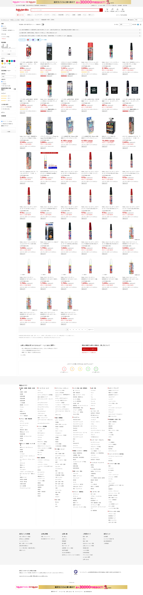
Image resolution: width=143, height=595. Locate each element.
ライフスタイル (58, 468)
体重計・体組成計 (42, 491)
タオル (109, 436)
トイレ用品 (110, 434)
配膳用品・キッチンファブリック (80, 405)
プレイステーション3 (78, 434)
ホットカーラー (41, 472)
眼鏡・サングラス (112, 416)
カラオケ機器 (58, 443)
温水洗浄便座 (41, 485)
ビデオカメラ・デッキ (43, 404)
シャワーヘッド (41, 478)
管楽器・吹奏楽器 (59, 426)
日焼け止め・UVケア (77, 486)
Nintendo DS (76, 443)
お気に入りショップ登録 (88, 545)
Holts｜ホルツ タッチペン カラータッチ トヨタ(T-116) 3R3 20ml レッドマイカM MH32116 (131, 208)
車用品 (22, 19)
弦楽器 (56, 439)
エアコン (68, 14)
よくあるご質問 (101, 5)
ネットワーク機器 (42, 443)
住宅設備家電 (23, 413)
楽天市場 (125, 5)
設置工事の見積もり (23, 545)
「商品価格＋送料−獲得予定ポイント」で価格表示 (29, 24)
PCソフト (40, 454)
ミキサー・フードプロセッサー (27, 471)
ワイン (92, 392)
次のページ (90, 329)
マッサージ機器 (41, 480)
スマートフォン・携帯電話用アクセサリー (62, 395)
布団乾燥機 (22, 400)
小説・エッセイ (58, 477)
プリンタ (40, 437)
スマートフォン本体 (59, 390)
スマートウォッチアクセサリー (62, 409)
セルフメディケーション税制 (25, 576)
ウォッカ (93, 401)
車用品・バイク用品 (15, 19)
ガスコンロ (22, 463)
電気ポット (22, 465)
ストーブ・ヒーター (24, 423)
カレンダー (57, 466)
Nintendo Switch (76, 419)
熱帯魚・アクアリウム (96, 471)
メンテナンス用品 (30, 19)
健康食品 (75, 500)
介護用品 (75, 463)
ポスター (57, 496)
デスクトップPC (41, 428)
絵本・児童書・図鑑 (59, 453)
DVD (56, 506)
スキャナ (40, 439)
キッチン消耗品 (76, 399)
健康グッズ (75, 502)
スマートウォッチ (112, 450)
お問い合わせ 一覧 (70, 591)
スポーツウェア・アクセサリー (115, 414)
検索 (9, 54)
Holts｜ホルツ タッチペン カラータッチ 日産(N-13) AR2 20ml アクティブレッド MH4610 (90, 243)
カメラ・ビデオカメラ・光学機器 (45, 394)
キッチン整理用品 (77, 401)
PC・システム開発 (59, 486)
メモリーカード (41, 413)
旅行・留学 (57, 457)
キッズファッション (95, 442)
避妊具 (74, 459)
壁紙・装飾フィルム (112, 497)
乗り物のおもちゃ (95, 415)
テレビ (84, 14)
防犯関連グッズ (111, 515)
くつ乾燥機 (22, 402)
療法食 (92, 488)
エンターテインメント (60, 455)
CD (56, 504)
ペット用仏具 (94, 484)
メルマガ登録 (86, 550)
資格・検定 (57, 492)
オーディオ (40, 392)
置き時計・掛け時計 (112, 495)
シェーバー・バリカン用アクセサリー (45, 467)
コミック (57, 451)
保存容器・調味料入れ (78, 397)
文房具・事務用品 (112, 421)
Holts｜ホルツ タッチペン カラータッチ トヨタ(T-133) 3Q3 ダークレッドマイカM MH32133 (90, 208)
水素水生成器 (23, 483)
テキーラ (93, 405)
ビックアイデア (38, 14)
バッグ (109, 458)
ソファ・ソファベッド (113, 474)
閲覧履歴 (64, 541)
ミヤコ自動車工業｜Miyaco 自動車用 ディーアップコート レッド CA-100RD (89, 138)
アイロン (22, 407)
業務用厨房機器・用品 (78, 407)
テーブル (110, 479)
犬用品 (92, 467)
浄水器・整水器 (23, 481)
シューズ (110, 399)
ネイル (74, 482)
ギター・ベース (58, 430)
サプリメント (76, 494)
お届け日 (3, 79)
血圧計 (39, 493)
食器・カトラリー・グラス (79, 394)
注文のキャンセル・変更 (88, 543)
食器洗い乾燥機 (23, 479)
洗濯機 (79, 14)
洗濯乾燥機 (22, 396)
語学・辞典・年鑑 (59, 481)
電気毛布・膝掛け (24, 429)
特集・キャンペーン (45, 536)
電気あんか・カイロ (24, 431)
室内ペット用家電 (95, 486)
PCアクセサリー (41, 433)
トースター (22, 453)
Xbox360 (75, 430)
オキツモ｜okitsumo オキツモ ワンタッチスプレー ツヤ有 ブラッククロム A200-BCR (131, 138)
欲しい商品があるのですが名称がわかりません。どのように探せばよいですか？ (40, 348)
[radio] (1, 26)
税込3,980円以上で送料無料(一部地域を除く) (36, 5)
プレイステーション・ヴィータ (80, 432)
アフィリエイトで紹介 (88, 554)
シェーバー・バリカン (43, 464)
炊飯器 (21, 449)
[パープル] (14, 61)
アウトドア (110, 412)
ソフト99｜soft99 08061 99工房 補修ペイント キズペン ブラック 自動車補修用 (29, 64)
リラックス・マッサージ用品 (79, 507)
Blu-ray (57, 502)
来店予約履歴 (65, 550)
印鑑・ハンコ (111, 424)
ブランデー (93, 403)
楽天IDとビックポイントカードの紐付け (71, 554)
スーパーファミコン (77, 447)
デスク (109, 481)
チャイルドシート (95, 457)
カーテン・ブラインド (113, 491)
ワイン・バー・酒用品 (78, 412)
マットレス (110, 468)
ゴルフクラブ (111, 397)
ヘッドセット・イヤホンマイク (62, 404)
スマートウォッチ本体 (60, 407)
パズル (92, 424)
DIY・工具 (93, 494)
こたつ (21, 427)
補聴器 (39, 483)
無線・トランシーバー (43, 417)
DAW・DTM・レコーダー (61, 424)
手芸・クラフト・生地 (113, 430)
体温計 (39, 495)
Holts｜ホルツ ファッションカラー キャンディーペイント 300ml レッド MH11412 (89, 64)
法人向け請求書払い (66, 552)
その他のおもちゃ (95, 436)
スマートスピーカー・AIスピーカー (45, 420)
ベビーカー (93, 455)
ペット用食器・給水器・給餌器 (98, 477)
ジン (92, 394)
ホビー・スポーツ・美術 (60, 460)
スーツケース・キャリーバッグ (115, 456)
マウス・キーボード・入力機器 (45, 448)
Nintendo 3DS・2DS (77, 426)
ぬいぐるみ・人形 (95, 411)
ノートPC (40, 430)
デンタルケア (41, 474)
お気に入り (64, 538)
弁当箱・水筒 (76, 403)
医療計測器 (75, 466)
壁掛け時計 (110, 446)
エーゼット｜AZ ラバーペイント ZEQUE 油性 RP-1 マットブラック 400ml (48, 64)
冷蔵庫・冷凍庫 (23, 392)
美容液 (74, 480)
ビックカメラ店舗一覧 (111, 5)
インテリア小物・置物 (113, 508)
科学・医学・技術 (59, 483)
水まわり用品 (76, 414)
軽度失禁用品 (76, 468)
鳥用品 (92, 475)
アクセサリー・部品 (42, 415)
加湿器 (21, 438)
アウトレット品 (111, 513)
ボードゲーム (94, 428)
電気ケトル (22, 467)
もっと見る (23, 355)
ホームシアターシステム (43, 407)
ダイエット (75, 496)
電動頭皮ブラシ (41, 476)
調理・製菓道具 (76, 392)
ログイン (118, 15)
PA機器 (57, 422)
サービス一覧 (62, 591)
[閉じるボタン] (140, 30)
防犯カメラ (93, 498)
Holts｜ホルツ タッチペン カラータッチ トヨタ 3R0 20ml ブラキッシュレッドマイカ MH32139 (70, 208)
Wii (73, 441)
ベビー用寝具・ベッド (96, 450)
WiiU (74, 439)
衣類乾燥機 (22, 398)
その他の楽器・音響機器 (60, 446)
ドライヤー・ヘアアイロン (44, 460)
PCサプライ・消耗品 (42, 441)
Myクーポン (64, 545)
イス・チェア (111, 483)
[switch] (14, 89)
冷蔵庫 (73, 14)
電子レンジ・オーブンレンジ (26, 447)
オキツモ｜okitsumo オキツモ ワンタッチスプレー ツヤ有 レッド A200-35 (29, 173)
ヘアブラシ (40, 462)
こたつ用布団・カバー (113, 504)
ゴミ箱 (109, 501)
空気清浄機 (60, 14)
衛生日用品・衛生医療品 (78, 457)
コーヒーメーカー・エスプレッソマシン (27, 456)
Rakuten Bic (22, 10)
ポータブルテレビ (42, 411)
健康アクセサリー (77, 504)
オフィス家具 (111, 506)
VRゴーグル (58, 414)
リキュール (93, 399)
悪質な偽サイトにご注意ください (40, 576)
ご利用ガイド (94, 5)
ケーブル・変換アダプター (61, 400)
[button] (2, 46)
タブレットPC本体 (59, 392)
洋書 (56, 488)
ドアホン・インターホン (96, 496)
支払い (84, 538)
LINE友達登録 (86, 552)
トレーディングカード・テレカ (98, 430)
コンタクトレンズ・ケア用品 (79, 461)
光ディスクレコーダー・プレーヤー (45, 399)
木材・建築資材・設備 (96, 502)
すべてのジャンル (5, 19)
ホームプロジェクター (43, 402)
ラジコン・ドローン (95, 421)
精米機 (21, 451)
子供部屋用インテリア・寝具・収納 (115, 486)
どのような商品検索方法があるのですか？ (31, 350)
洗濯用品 (110, 428)
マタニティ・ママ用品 (96, 446)
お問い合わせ (86, 559)
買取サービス (22, 550)
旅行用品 (110, 460)
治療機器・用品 (76, 455)
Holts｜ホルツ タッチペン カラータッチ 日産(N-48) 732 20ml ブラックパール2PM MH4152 (110, 243)
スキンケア (75, 473)
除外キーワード (4, 125)
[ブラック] (2, 61)
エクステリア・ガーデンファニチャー (98, 507)
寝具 (109, 466)
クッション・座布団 (112, 476)
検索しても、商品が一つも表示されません (31, 352)
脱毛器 (39, 470)
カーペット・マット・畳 (113, 493)
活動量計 (40, 487)
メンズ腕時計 (111, 442)
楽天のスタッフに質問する (89, 349)
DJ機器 (57, 437)
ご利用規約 (106, 543)
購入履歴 (64, 543)
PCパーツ (40, 452)
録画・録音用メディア (43, 397)
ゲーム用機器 (41, 450)
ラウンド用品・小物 (112, 403)
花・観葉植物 (94, 510)
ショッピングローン (23, 541)
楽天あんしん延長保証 (24, 538)
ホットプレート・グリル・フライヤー (27, 460)
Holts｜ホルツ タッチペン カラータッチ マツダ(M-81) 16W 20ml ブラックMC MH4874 (69, 243)
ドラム (56, 428)
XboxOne (75, 428)
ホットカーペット (24, 425)
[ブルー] (12, 61)
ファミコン (75, 445)
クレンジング (76, 477)
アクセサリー (58, 433)
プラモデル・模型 (95, 417)
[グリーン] (10, 61)
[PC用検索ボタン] (101, 10)
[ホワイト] (5, 61)
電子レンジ (91, 14)
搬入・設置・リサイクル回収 (25, 543)
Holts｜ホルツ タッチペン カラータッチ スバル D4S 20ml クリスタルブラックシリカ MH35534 (131, 173)
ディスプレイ (41, 435)
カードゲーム (94, 426)
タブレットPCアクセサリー (61, 398)
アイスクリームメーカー (25, 488)
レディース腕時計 (112, 444)
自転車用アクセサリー (113, 394)
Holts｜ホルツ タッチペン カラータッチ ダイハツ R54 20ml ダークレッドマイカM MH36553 (70, 173)
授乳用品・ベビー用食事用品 (97, 453)
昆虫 (92, 482)
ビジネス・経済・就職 (60, 464)
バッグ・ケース (111, 401)
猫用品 (92, 465)
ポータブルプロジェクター (44, 423)
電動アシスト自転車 (112, 392)
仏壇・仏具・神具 (112, 522)
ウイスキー (93, 390)
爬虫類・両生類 (94, 480)
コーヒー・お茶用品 (77, 409)
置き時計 (110, 448)
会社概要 (120, 5)
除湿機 (21, 440)
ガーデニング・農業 (95, 504)
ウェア (109, 405)
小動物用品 (93, 473)
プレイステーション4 (78, 424)
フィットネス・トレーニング (114, 407)
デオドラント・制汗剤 (78, 484)
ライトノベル (58, 490)
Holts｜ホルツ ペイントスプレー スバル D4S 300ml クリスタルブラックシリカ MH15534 (110, 64)
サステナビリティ (79, 591)
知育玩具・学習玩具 (95, 413)
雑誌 (56, 470)
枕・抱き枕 (110, 470)
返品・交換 (85, 541)
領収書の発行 (86, 548)
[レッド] (7, 61)
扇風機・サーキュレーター (26, 436)
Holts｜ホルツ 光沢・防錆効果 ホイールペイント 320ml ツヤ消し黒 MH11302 (29, 138)
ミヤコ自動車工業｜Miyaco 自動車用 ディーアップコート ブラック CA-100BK (69, 138)
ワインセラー (23, 469)
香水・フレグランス (77, 488)
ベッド (109, 472)
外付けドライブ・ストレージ (44, 446)
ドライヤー (46, 14)
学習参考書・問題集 (59, 475)
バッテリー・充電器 (59, 402)
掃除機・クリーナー (24, 405)
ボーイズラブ (58, 479)
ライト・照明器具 (24, 415)
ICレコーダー (41, 409)
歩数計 (39, 489)
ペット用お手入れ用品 (96, 469)
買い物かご (64, 536)
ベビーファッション (95, 444)
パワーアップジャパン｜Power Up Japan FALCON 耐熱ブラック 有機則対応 (49, 138)
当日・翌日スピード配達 (24, 536)
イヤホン (54, 14)
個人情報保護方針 (108, 541)
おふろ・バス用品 (95, 448)
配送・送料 (85, 536)
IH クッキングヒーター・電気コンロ (27, 474)
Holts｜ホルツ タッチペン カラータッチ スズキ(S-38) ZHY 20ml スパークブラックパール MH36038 (111, 173)
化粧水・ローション (77, 475)
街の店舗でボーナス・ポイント (48, 538)
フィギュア (93, 419)
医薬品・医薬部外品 (77, 453)
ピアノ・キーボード (59, 420)
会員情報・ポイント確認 (67, 548)
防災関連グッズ (94, 500)
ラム (92, 397)
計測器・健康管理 (77, 498)
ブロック (93, 434)
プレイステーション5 (78, 421)
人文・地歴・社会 (59, 473)
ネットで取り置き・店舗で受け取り (27, 548)
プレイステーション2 (78, 436)
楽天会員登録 (124, 15)
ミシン (21, 409)
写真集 (56, 494)
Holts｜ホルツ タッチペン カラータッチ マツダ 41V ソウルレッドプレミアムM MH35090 (28, 208)
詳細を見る (69, 35)
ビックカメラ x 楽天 (20, 5)
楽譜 (56, 462)
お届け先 (3, 73)
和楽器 (56, 441)
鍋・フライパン (76, 390)
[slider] (1, 48)
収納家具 (110, 489)
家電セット (30, 14)
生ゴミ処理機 (23, 486)
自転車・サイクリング (113, 390)
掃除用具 (110, 426)
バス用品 (110, 432)
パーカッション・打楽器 (60, 435)
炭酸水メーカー (23, 477)
